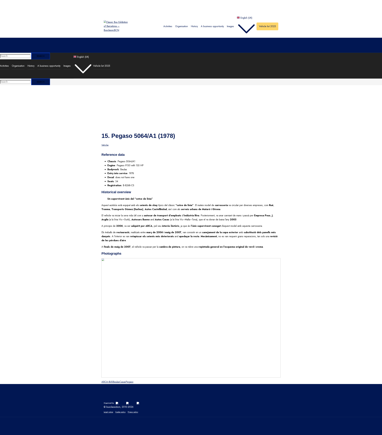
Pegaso (129, 382)
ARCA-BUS (107, 382)
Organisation (181, 26)
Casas (123, 382)
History (194, 26)
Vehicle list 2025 (267, 26)
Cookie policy (120, 412)
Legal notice (108, 412)
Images (230, 26)
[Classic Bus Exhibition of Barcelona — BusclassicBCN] (116, 30)
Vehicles (104, 145)
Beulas (116, 382)
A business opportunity (212, 26)
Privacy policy (133, 412)
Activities (167, 26)
